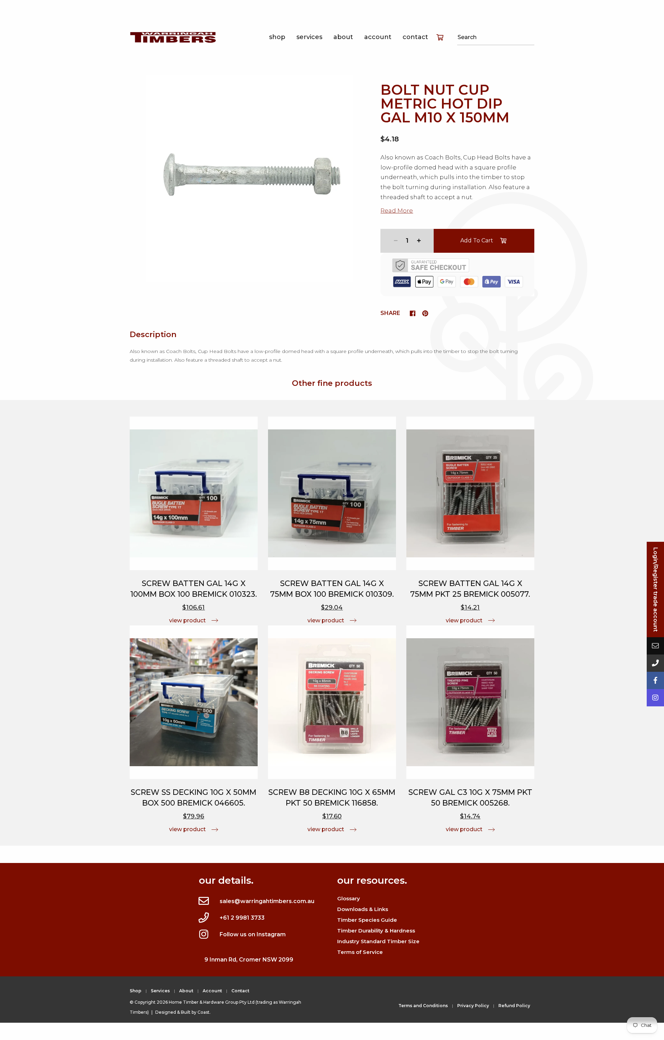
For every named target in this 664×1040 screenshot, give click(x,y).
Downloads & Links (362, 909)
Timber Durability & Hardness (376, 930)
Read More (396, 210)
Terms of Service (360, 952)
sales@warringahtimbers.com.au (267, 901)
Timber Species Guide (367, 920)
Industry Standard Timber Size (378, 941)
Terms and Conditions (423, 1005)
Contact (415, 37)
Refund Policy (514, 1005)
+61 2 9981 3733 (242, 917)
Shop (277, 37)
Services (309, 37)
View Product (187, 620)
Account (377, 37)
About (343, 37)
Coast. (204, 1012)
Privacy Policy (473, 1005)
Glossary (348, 898)
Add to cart (476, 240)
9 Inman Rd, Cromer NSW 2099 (248, 959)
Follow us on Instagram (253, 934)
